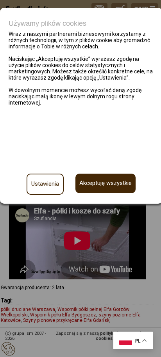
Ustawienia (45, 183)
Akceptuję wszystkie (105, 182)
